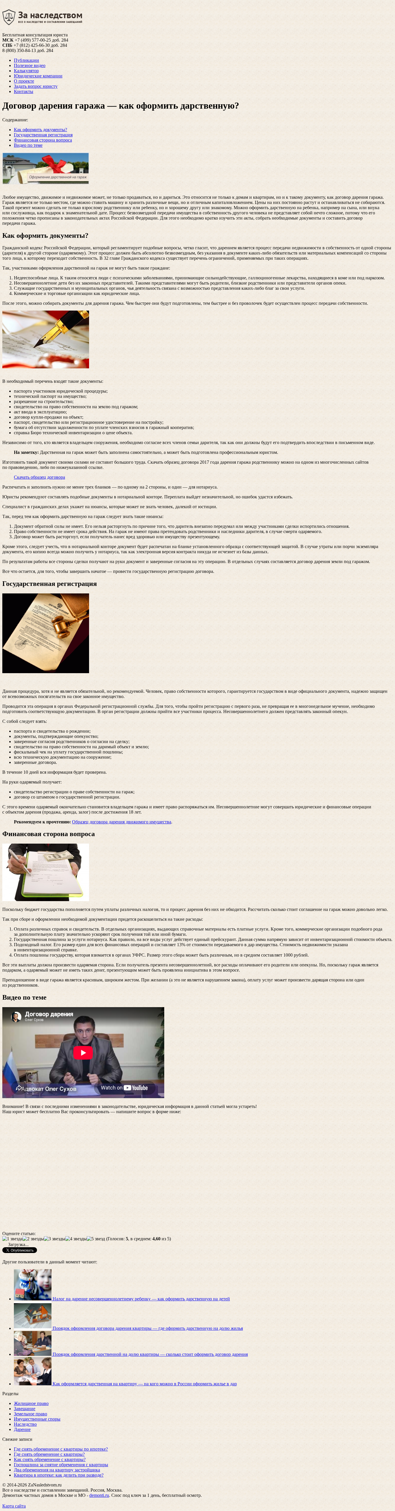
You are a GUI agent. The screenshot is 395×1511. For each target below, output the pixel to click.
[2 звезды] (33, 1238)
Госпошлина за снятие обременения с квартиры (61, 1464)
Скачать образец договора (39, 477)
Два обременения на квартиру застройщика (57, 1469)
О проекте (24, 81)
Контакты (23, 91)
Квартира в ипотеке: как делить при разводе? (59, 1475)
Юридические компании (38, 75)
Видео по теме (28, 145)
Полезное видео (29, 65)
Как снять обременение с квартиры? (50, 1459)
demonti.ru (99, 1495)
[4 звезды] (76, 1238)
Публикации (26, 60)
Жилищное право (31, 1403)
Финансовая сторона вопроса (43, 140)
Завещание (24, 1408)
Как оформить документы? (40, 129)
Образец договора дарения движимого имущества (121, 821)
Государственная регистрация (43, 134)
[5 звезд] (96, 1238)
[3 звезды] (54, 1238)
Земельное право (30, 1413)
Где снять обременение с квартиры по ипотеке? (61, 1449)
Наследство (25, 1424)
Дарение (22, 1429)
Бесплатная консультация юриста (35, 34)
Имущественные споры (37, 1419)
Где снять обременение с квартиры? (49, 1454)
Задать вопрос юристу (36, 86)
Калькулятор (26, 70)
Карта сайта (14, 1505)
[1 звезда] (12, 1238)
